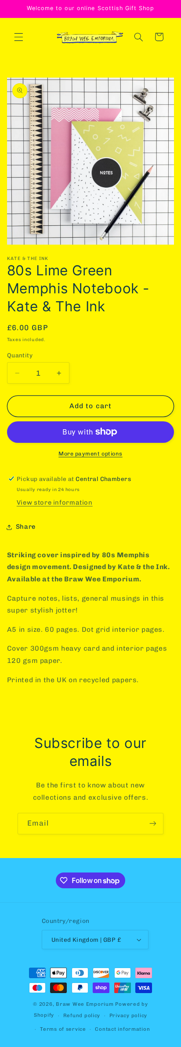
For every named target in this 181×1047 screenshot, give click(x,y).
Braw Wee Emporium (85, 1004)
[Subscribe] (153, 823)
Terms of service (63, 1029)
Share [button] (26, 527)
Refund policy (82, 1015)
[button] (18, 37)
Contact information (122, 1029)
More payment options (90, 453)
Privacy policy (128, 1015)
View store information (55, 502)
